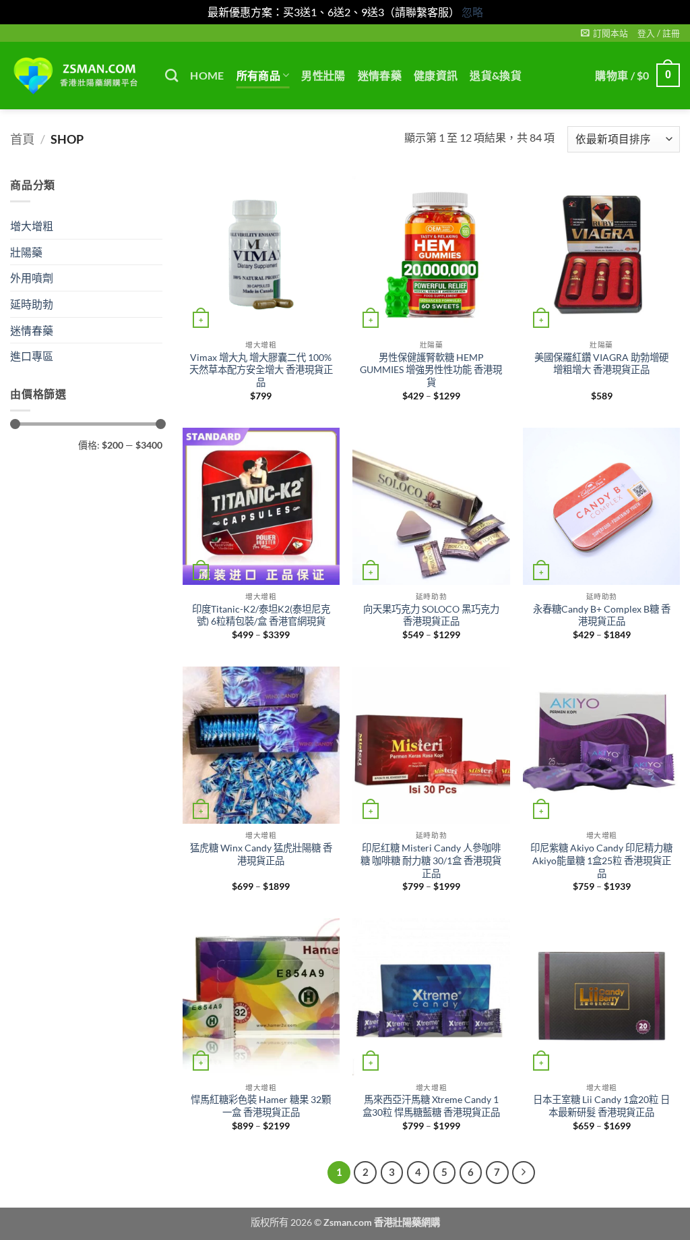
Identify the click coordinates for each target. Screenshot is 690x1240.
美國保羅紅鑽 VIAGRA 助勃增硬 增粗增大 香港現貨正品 (601, 363)
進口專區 (31, 355)
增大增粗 (31, 225)
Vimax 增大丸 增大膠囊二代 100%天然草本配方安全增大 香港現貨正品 (261, 369)
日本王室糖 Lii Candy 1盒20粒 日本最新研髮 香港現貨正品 (601, 1106)
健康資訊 (436, 75)
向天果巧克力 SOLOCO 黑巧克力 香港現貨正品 (431, 615)
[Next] (523, 1172)
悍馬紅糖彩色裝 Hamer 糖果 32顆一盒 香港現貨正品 (261, 1106)
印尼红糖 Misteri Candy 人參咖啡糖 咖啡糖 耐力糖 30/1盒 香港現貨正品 (430, 860)
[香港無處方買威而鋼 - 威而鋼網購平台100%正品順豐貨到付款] (77, 75)
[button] (604, 33)
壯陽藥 (26, 251)
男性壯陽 (323, 75)
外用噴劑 (31, 277)
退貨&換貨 (496, 75)
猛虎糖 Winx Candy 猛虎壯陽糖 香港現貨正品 (261, 854)
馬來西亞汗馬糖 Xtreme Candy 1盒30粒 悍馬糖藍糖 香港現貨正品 (431, 1106)
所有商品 (258, 75)
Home (207, 75)
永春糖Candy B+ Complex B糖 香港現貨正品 (601, 615)
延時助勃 (31, 303)
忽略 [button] (472, 11)
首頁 (22, 139)
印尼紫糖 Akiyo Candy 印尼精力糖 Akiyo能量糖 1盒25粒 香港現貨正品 (601, 860)
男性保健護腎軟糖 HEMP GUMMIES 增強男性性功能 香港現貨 (431, 369)
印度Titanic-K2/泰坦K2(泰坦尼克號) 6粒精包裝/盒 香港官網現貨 (261, 615)
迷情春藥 (380, 75)
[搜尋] (171, 75)
